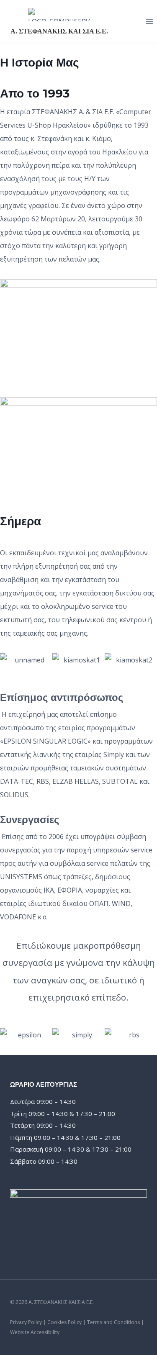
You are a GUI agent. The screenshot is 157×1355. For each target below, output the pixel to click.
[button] (8, 659)
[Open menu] (149, 21)
